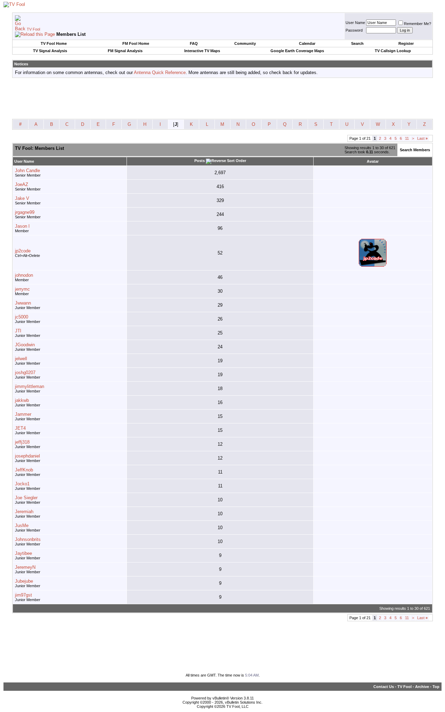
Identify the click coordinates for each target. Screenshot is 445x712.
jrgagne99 (24, 212)
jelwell (21, 358)
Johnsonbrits (28, 539)
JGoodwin (25, 344)
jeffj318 (22, 442)
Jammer (23, 414)
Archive (422, 687)
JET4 (20, 428)
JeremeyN (25, 567)
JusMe (22, 525)
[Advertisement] (222, 98)
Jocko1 (22, 483)
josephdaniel (27, 456)
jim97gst (23, 595)
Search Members (415, 150)
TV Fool (33, 29)
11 (407, 138)
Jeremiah (24, 511)
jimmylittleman (29, 386)
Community (245, 43)
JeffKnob (24, 469)
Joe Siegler (26, 497)
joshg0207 (25, 372)
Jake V (22, 198)
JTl (18, 330)
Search (357, 43)
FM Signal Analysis (125, 51)
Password (354, 30)
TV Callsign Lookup (393, 51)
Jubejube (24, 581)
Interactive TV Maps (202, 51)
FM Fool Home (135, 43)
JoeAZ (21, 184)
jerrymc (22, 289)
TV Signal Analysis (50, 51)
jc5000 (21, 316)
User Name (355, 23)
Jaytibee (23, 553)
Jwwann (23, 303)
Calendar (307, 43)
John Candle (27, 170)
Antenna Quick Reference (160, 72)
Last (422, 138)
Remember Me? (417, 24)
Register (406, 43)
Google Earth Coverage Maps (297, 51)
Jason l (22, 226)
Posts (199, 161)
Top (435, 687)
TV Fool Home (54, 43)
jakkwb (22, 400)
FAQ (194, 43)
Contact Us (383, 687)
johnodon (24, 275)
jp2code (23, 250)
